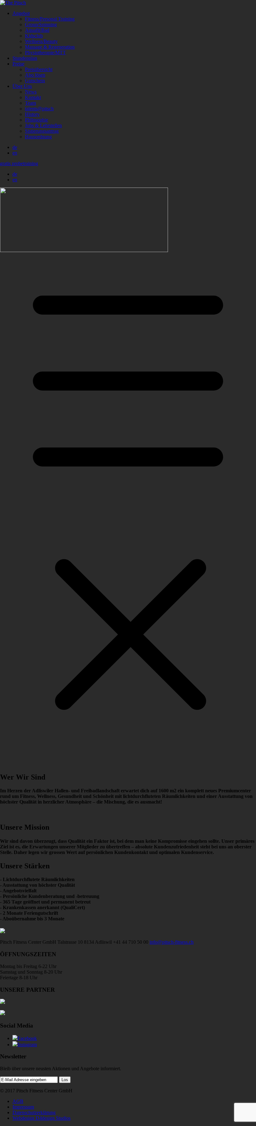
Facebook (27, 1038)
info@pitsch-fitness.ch (172, 942)
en (14, 152)
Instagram (27, 1044)
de (14, 147)
